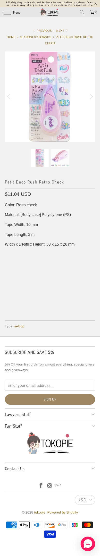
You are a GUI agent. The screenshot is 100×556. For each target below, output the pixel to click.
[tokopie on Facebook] (41, 485)
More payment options (50, 303)
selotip (19, 326)
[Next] (90, 96)
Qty (8, 254)
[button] (88, 544)
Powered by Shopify (62, 512)
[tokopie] (50, 12)
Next (60, 31)
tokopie (39, 512)
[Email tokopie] (58, 485)
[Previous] (9, 96)
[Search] (82, 12)
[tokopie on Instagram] (49, 485)
